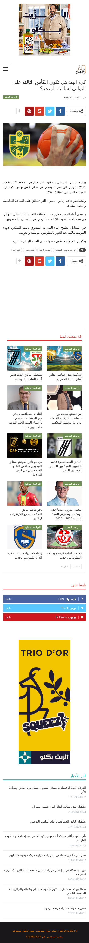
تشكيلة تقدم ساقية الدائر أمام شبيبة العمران (59, 806)
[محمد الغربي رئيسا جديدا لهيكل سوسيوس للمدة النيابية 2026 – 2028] (64, 493)
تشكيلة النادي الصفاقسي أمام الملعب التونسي (58, 821)
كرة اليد (16, 250)
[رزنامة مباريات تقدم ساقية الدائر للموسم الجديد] (24, 537)
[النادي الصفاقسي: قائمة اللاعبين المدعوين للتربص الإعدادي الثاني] (64, 445)
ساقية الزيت (44, 250)
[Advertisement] (44, 293)
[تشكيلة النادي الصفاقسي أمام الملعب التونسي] (24, 358)
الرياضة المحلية (10, 97)
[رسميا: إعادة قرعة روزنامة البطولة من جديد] (64, 537)
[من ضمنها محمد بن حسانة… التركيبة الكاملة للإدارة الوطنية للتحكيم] (64, 397)
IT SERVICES (33, 936)
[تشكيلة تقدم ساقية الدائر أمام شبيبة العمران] (64, 358)
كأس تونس (30, 250)
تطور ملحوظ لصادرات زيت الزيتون (65, 908)
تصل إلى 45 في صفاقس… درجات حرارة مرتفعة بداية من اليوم (47, 855)
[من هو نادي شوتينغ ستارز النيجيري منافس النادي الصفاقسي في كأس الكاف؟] (24, 445)
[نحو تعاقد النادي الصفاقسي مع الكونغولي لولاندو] (24, 493)
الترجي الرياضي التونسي (65, 250)
